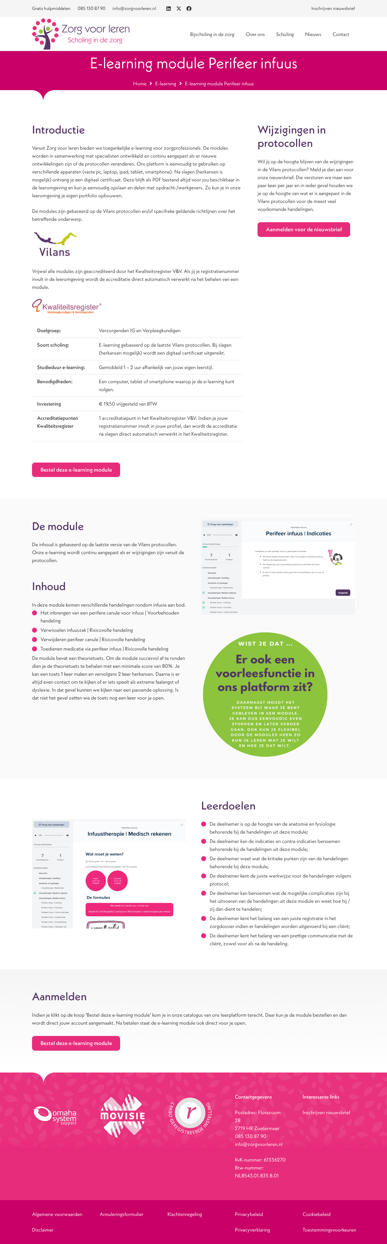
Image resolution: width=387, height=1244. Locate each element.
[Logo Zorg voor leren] (80, 34)
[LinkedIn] (168, 8)
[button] (269, 34)
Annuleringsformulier (121, 1214)
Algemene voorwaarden (57, 1214)
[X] (179, 8)
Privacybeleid (249, 1214)
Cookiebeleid (317, 1214)
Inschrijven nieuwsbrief (326, 1112)
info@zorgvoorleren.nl (258, 1144)
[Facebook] (189, 8)
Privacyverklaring (252, 1229)
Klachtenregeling (184, 1214)
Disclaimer (43, 1229)
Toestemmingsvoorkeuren (329, 1229)
